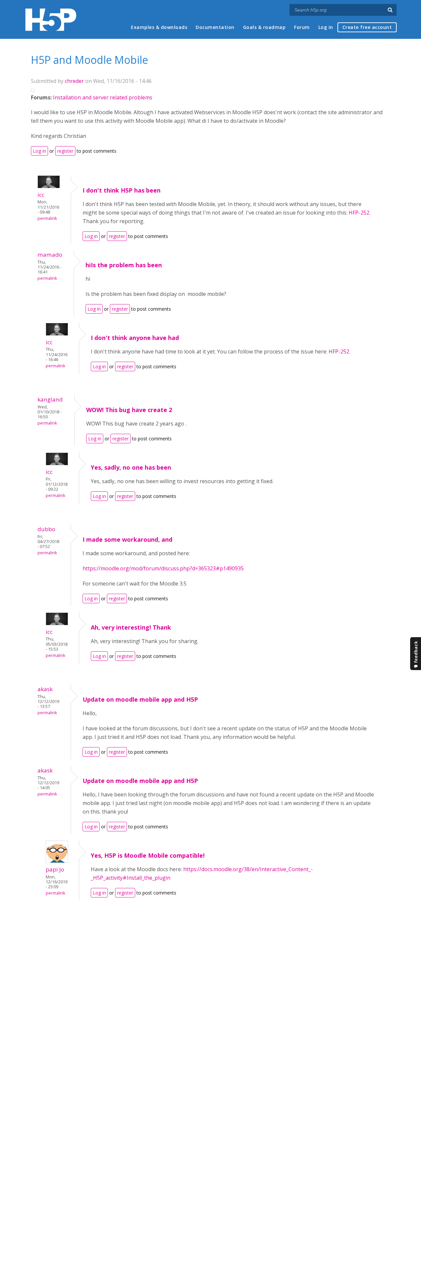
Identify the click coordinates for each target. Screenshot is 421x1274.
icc (40, 194)
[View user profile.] (48, 186)
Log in (325, 27)
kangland (50, 399)
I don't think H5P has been (122, 190)
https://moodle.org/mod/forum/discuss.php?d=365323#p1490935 (163, 568)
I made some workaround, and (127, 539)
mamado (49, 254)
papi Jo (55, 869)
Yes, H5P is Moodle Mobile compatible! (148, 855)
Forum (302, 27)
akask (45, 689)
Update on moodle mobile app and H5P (140, 699)
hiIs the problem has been (124, 265)
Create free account (367, 27)
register (65, 151)
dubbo (46, 529)
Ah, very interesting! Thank (131, 627)
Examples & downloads (159, 27)
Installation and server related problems (102, 97)
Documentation (215, 27)
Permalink (47, 218)
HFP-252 (359, 212)
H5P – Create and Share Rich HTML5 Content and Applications (50, 19)
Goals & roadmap (264, 27)
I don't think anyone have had (135, 338)
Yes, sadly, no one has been (131, 467)
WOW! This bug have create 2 (129, 410)
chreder (74, 81)
